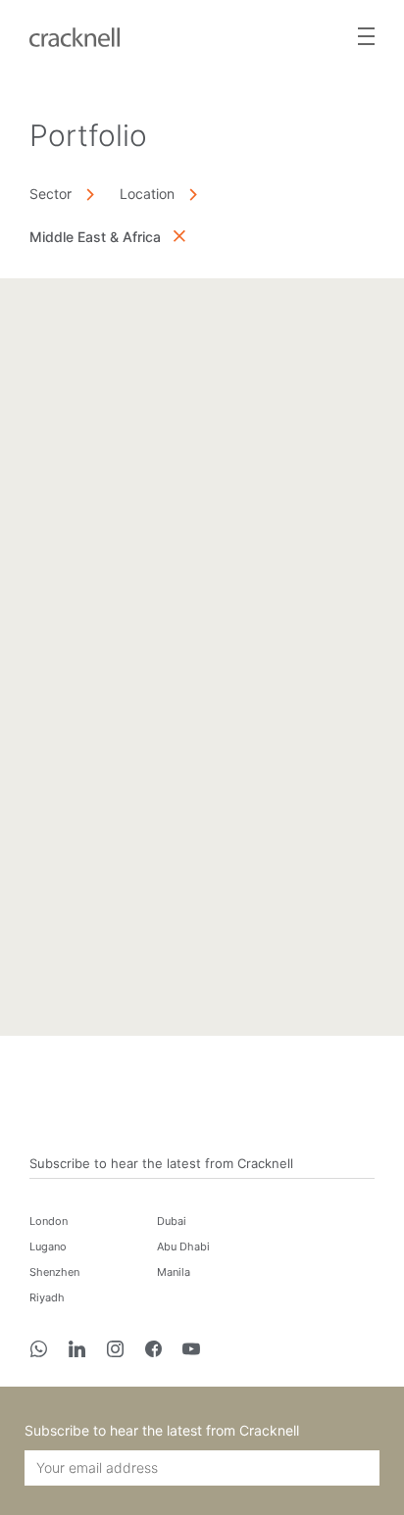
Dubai (171, 1221)
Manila (173, 1272)
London (48, 1221)
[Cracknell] (74, 35)
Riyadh (47, 1297)
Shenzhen (54, 1272)
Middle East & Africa (95, 236)
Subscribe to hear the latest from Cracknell (161, 1163)
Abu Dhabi (183, 1246)
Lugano (48, 1246)
